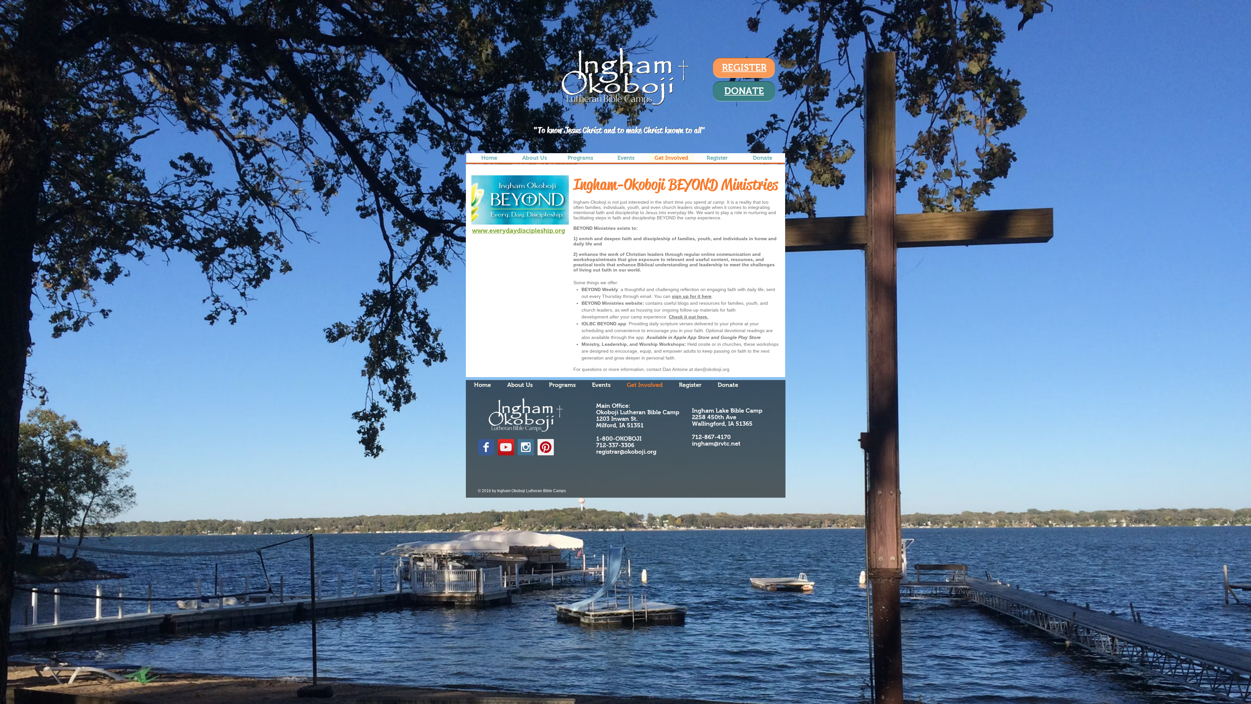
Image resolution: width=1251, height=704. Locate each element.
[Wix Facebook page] (486, 447)
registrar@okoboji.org (626, 451)
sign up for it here (692, 296)
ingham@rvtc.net (716, 443)
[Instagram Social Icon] (526, 447)
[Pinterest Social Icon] (546, 447)
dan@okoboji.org (711, 369)
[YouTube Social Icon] (506, 447)
